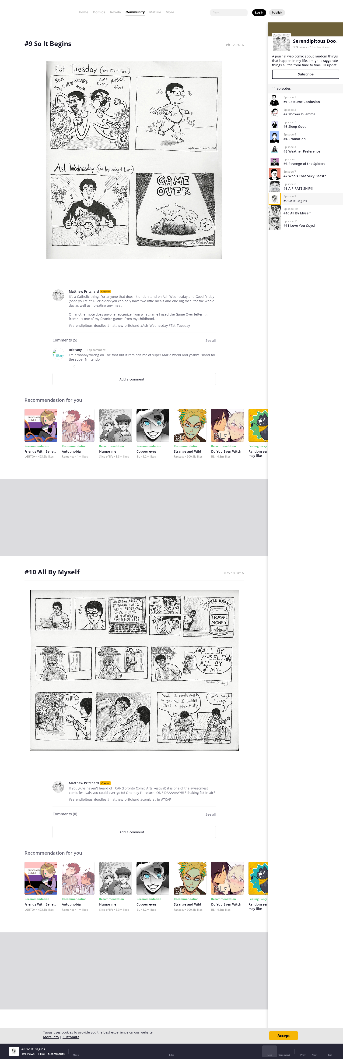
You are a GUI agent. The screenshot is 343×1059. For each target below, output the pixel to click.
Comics (99, 12)
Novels (115, 12)
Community (135, 12)
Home (83, 12)
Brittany (75, 350)
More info (51, 1037)
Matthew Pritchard (84, 291)
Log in (259, 12)
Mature (155, 12)
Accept (283, 1035)
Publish (277, 12)
